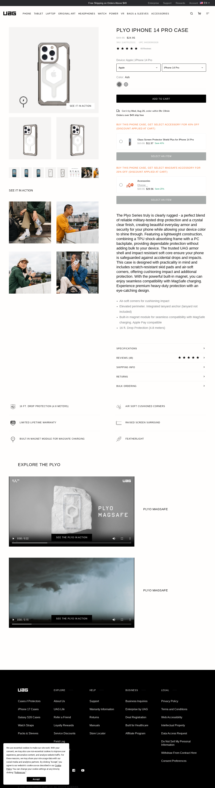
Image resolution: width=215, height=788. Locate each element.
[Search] (191, 13)
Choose (141, 185)
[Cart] (200, 13)
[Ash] (119, 84)
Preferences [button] (20, 772)
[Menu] (208, 13)
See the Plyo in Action (71, 537)
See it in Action (80, 106)
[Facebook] (73, 770)
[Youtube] (82, 770)
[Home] (9, 13)
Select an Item (161, 156)
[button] (53, 70)
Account (193, 3)
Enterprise (153, 3)
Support (167, 3)
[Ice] (126, 84)
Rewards (180, 3)
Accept (36, 779)
